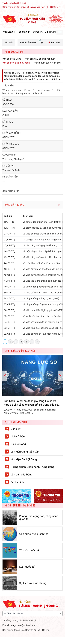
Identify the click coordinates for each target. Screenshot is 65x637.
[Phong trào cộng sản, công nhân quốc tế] (10, 517)
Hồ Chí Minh (55, 7)
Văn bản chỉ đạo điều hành (16, 62)
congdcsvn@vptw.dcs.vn (23, 625)
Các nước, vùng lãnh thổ (33, 533)
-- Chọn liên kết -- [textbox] (13, 613)
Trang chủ (9, 32)
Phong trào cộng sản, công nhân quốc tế (38, 517)
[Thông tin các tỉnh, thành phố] (48, 496)
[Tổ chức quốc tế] (10, 550)
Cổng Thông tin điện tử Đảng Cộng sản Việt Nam (23, 7)
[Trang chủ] (9, 19)
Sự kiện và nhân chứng (32, 583)
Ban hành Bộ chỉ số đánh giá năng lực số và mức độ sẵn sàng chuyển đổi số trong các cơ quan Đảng (31, 403)
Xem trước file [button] (10, 190)
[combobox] (32, 613)
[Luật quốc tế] (10, 566)
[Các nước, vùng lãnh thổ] (10, 534)
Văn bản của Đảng (11, 58)
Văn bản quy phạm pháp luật (40, 58)
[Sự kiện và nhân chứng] (10, 583)
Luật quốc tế (26, 566)
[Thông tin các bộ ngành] (16, 496)
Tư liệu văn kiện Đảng (16, 422)
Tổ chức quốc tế (29, 550)
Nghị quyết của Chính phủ (47, 62)
